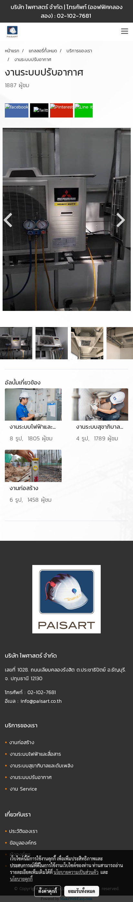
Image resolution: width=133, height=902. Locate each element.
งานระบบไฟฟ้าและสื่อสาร (35, 754)
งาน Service (23, 789)
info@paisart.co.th (41, 701)
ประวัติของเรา (23, 831)
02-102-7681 (74, 15)
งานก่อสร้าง (21, 742)
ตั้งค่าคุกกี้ (47, 891)
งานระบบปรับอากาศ (31, 777)
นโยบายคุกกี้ (21, 879)
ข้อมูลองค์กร (23, 842)
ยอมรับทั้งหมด (81, 891)
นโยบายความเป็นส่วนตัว (76, 872)
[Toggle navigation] (125, 32)
